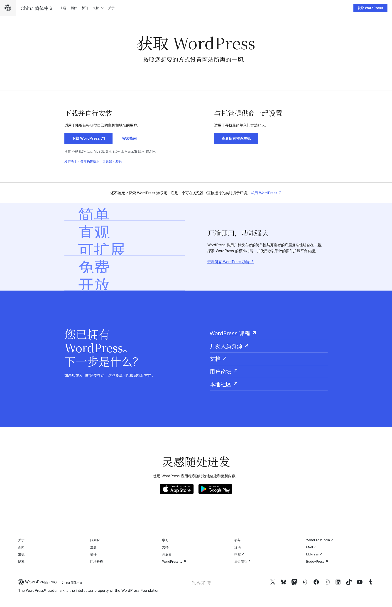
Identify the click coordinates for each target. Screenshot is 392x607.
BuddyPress (317, 561)
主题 (93, 547)
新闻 (21, 547)
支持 (165, 547)
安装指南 (129, 138)
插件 (93, 554)
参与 (237, 540)
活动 (237, 547)
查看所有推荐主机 (236, 138)
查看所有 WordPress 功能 (230, 261)
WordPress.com (320, 540)
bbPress (314, 554)
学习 (165, 540)
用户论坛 (224, 371)
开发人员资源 (229, 346)
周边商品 (242, 561)
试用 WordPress (266, 193)
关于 (21, 540)
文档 (218, 359)
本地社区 (224, 384)
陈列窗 (95, 540)
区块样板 (96, 561)
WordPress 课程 (233, 333)
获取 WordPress (370, 8)
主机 (21, 554)
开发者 (167, 554)
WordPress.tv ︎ (174, 561)
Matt (311, 547)
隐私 (21, 561)
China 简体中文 (72, 582)
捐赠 (239, 554)
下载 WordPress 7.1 (88, 138)
